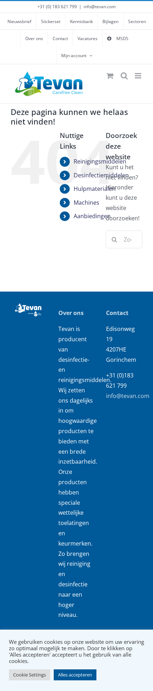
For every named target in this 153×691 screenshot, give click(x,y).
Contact (117, 313)
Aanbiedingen (92, 216)
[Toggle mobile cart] (110, 75)
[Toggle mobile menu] (138, 75)
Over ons (71, 313)
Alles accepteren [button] (75, 674)
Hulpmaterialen (95, 189)
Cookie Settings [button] (29, 674)
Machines (86, 202)
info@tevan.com (100, 7)
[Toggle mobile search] (124, 75)
